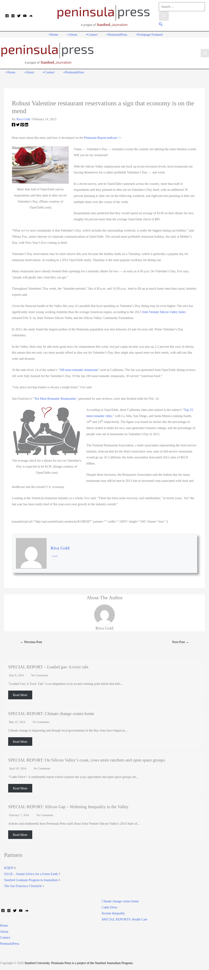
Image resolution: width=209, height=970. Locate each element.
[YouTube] (25, 16)
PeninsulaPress (9, 943)
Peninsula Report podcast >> (102, 137)
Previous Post (31, 642)
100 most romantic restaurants (78, 370)
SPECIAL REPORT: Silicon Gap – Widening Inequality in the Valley (68, 806)
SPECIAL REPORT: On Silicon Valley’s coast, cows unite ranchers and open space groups (86, 760)
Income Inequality (113, 913)
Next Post (180, 642)
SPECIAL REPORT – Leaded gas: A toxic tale (48, 666)
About (4, 931)
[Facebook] (7, 16)
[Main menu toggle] (205, 53)
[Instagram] (13, 16)
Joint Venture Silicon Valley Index (164, 312)
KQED (8, 868)
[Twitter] (19, 16)
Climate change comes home (120, 901)
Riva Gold (60, 548)
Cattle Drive (109, 907)
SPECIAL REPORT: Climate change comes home (51, 713)
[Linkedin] (26, 125)
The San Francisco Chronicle (23, 886)
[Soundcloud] (30, 16)
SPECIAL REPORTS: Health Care (124, 919)
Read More (20, 695)
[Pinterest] (22, 125)
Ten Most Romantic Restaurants (55, 398)
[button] (161, 24)
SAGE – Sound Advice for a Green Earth (31, 874)
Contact (5, 937)
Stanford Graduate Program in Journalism (31, 880)
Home (4, 925)
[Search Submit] (164, 16)
